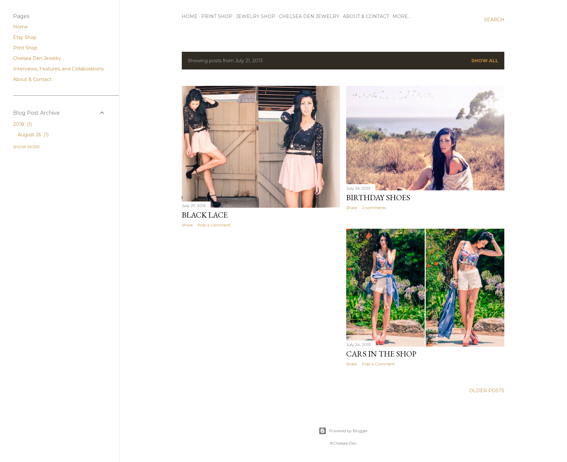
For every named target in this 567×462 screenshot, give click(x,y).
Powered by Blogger (348, 430)
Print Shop (216, 16)
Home (190, 16)
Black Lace (205, 215)
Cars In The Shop (381, 354)
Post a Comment (214, 224)
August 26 (32, 135)
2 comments (374, 207)
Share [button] (187, 224)
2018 (22, 124)
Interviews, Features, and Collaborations (58, 69)
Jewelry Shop (255, 16)
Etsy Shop (24, 37)
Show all (484, 61)
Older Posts (486, 391)
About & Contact (366, 16)
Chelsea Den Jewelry (309, 16)
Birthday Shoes (378, 197)
